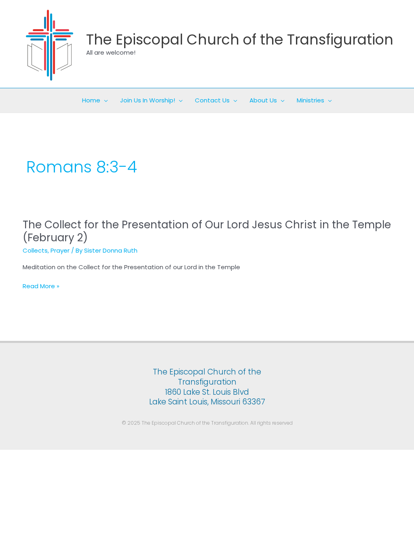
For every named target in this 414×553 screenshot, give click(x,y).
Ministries (310, 100)
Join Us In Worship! (147, 100)
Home (91, 100)
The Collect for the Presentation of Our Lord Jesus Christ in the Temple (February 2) (207, 231)
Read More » (41, 286)
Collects (35, 250)
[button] (104, 100)
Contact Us (212, 100)
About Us (263, 100)
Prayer (60, 250)
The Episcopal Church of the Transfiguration (239, 39)
